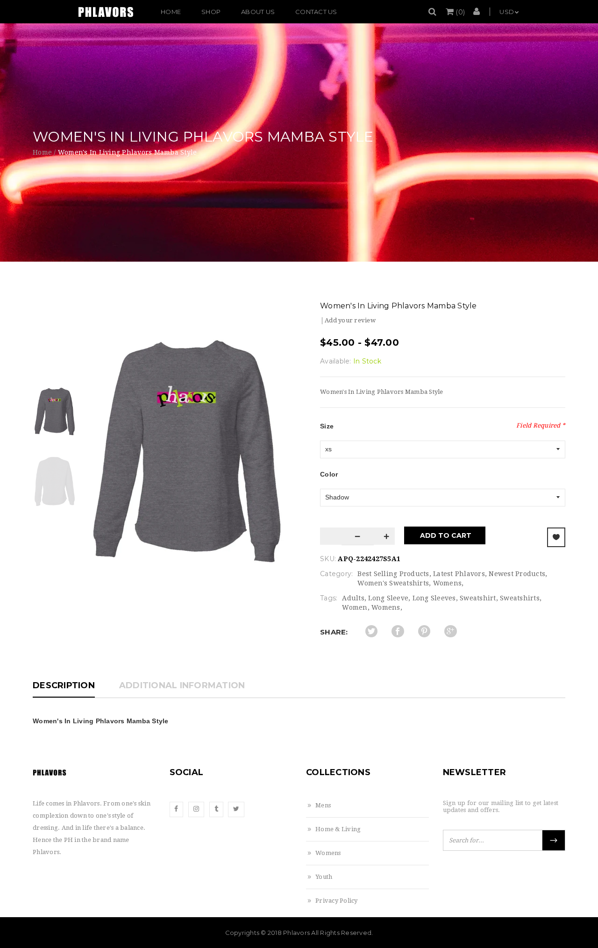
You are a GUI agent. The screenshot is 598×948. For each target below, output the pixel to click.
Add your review (350, 320)
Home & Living (338, 829)
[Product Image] (187, 451)
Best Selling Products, (394, 573)
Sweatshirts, (520, 598)
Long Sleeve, (389, 598)
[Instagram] (196, 809)
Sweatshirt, (479, 598)
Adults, (354, 598)
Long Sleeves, (435, 598)
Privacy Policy (336, 900)
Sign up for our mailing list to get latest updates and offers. (501, 806)
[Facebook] (177, 809)
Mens (323, 805)
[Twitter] (236, 809)
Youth (323, 876)
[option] (187, 451)
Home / (44, 152)
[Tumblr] (216, 809)
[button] (455, 12)
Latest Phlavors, (460, 573)
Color (329, 474)
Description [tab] (64, 685)
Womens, (448, 583)
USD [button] (506, 11)
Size (327, 426)
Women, (356, 607)
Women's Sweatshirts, (394, 583)
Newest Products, (518, 573)
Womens (328, 852)
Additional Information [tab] (182, 685)
